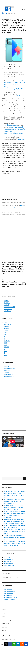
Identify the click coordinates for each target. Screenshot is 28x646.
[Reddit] (22, 644)
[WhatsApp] (14, 644)
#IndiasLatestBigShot (11, 85)
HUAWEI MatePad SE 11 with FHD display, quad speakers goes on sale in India (14, 537)
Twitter (22, 205)
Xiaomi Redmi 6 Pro (9, 368)
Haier (5, 344)
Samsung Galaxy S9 (9, 306)
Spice (5, 350)
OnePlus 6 (6, 300)
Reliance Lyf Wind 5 (9, 599)
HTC (5, 334)
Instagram (4, 207)
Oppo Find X (7, 366)
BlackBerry (7, 340)
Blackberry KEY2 (8, 374)
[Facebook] (10, 644)
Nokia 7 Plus (7, 310)
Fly (4, 352)
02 (4, 338)
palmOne (6, 346)
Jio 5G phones (7, 561)
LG (4, 336)
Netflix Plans (7, 557)
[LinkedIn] (18, 644)
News (22, 212)
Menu (23, 9)
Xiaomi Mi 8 (7, 302)
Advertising (5, 623)
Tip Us (4, 630)
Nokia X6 (6, 372)
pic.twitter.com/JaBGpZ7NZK (13, 89)
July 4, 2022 (21, 95)
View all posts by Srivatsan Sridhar (15, 207)
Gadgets (4, 613)
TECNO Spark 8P (10, 214)
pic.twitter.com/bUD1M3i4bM (13, 133)
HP (4, 348)
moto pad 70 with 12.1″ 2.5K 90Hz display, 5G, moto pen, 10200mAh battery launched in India (13, 507)
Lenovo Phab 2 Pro (9, 593)
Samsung (6, 326)
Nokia (5, 322)
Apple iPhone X (8, 308)
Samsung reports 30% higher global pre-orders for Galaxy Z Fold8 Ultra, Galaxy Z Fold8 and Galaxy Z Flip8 (14, 521)
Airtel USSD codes (9, 565)
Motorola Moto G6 (9, 376)
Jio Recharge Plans (9, 563)
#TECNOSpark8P (19, 83)
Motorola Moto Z (8, 595)
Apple (5, 354)
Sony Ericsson (8, 324)
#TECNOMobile (9, 83)
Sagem (5, 342)
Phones (4, 609)
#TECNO (20, 81)
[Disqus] (14, 237)
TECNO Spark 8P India (19, 214)
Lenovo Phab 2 (8, 589)
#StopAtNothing (9, 129)
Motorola (6, 328)
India (19, 212)
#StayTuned (8, 87)
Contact (4, 627)
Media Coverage (6, 620)
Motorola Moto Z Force (10, 597)
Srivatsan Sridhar (6, 212)
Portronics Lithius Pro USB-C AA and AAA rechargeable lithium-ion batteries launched (14, 501)
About (4, 616)
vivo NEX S (7, 370)
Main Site (4, 606)
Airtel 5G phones (8, 559)
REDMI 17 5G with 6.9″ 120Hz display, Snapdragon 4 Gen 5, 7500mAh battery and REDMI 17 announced (15, 543)
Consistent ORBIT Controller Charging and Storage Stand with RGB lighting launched (14, 531)
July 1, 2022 (21, 139)
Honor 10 (6, 304)
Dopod (5, 332)
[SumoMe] (26, 644)
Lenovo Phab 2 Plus (9, 591)
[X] (6, 644)
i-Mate (6, 330)
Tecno (3, 214)
